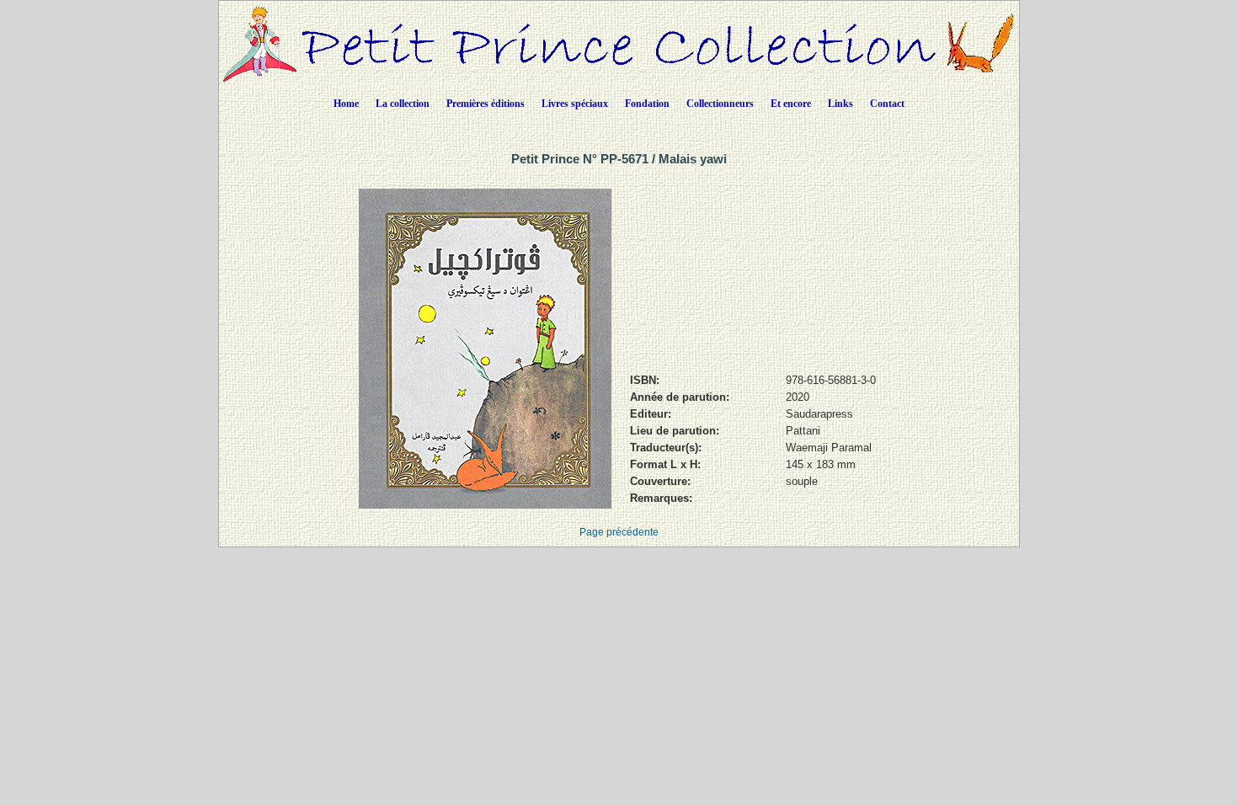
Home (346, 103)
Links (840, 103)
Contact (887, 103)
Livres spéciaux (575, 103)
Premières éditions (485, 103)
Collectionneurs (720, 103)
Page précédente (619, 532)
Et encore (791, 103)
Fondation (647, 103)
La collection (403, 103)
